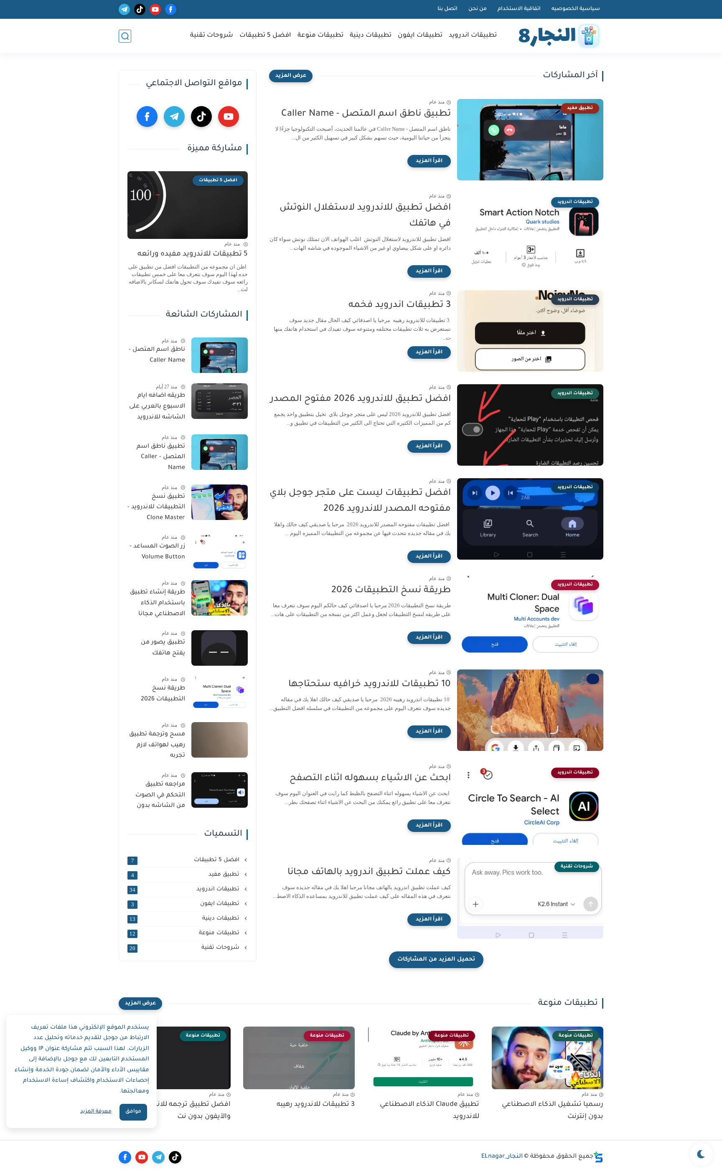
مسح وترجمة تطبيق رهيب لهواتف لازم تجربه (157, 745)
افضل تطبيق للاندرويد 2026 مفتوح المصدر (360, 400)
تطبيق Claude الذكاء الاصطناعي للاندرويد (429, 1111)
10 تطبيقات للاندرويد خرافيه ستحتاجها (369, 685)
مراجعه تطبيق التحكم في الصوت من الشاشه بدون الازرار (160, 796)
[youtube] (155, 9)
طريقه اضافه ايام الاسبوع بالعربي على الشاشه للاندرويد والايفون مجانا (157, 408)
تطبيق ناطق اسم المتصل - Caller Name (366, 114)
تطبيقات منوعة (320, 35)
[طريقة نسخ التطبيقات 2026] (219, 694)
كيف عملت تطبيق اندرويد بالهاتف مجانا (369, 873)
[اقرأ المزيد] (429, 161)
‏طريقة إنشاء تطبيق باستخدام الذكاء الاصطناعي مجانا (157, 603)
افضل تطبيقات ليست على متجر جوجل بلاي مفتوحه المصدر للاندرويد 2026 (360, 502)
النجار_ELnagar (502, 1157)
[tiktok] (139, 9)
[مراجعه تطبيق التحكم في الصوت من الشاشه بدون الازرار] (219, 790)
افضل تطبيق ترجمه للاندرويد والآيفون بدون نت (186, 1111)
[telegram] (124, 9)
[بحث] (125, 36)
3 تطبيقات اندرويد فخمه (399, 306)
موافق (133, 1112)
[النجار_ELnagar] (557, 36)
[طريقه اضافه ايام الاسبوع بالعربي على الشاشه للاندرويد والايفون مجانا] (219, 401)
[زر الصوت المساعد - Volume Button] (219, 552)
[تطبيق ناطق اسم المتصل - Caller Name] (219, 452)
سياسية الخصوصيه (576, 9)
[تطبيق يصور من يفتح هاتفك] (219, 648)
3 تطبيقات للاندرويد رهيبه (316, 1104)
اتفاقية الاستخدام (519, 9)
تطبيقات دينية (371, 35)
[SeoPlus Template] (598, 1157)
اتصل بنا (447, 9)
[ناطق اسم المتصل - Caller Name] (219, 355)
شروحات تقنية (211, 35)
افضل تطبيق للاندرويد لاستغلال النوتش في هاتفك (365, 216)
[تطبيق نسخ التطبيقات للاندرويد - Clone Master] (219, 502)
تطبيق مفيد (186, 875)
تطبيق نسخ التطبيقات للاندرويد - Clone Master (156, 508)
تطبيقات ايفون (420, 35)
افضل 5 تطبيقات (265, 35)
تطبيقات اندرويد (473, 35)
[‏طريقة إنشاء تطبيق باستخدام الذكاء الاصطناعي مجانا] (219, 598)
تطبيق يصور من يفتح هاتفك (163, 648)
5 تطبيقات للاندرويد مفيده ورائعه (192, 255)
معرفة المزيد (96, 1112)
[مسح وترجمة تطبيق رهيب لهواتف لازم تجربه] (219, 740)
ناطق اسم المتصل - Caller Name (157, 355)
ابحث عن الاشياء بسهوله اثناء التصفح (370, 779)
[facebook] (170, 9)
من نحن (477, 9)
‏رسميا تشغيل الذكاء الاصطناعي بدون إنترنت (552, 1111)
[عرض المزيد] (291, 76)
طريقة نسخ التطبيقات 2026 (391, 591)
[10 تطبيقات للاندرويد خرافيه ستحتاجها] (530, 710)
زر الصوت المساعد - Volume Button (157, 552)
